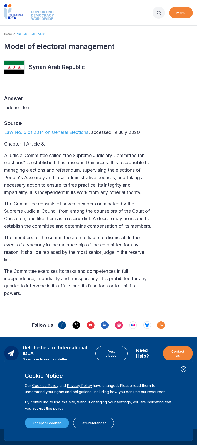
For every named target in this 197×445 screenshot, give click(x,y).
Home (8, 33)
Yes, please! (111, 353)
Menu (180, 13)
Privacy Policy (79, 385)
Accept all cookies (47, 423)
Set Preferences (93, 423)
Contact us (177, 353)
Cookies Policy (45, 385)
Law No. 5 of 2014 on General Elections (46, 132)
